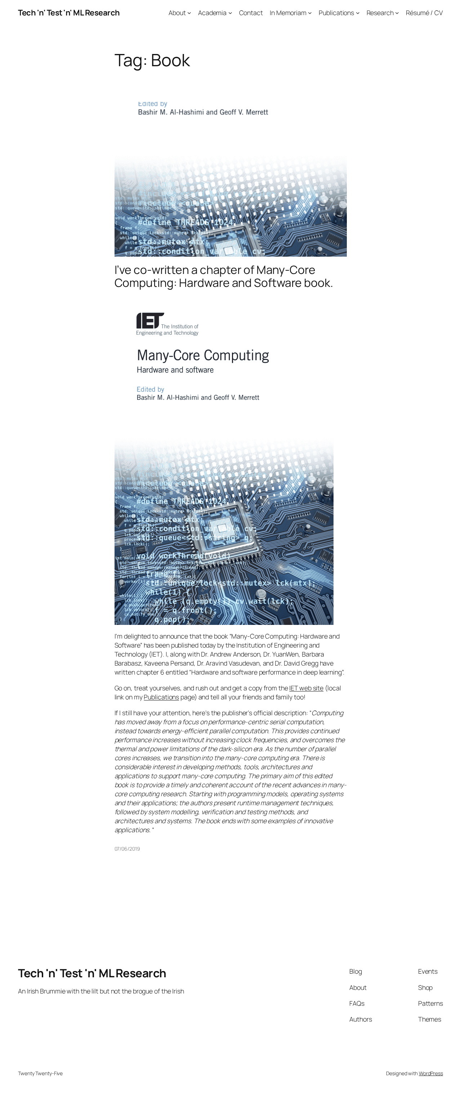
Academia (212, 12)
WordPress (431, 1073)
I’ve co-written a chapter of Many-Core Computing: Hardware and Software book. (224, 276)
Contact (251, 12)
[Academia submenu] (230, 13)
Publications (336, 12)
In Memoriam (288, 12)
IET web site (306, 688)
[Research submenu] (397, 13)
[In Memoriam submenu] (310, 13)
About (177, 12)
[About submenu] (189, 13)
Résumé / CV (424, 12)
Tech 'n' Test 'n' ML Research (69, 12)
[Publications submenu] (358, 13)
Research (380, 12)
